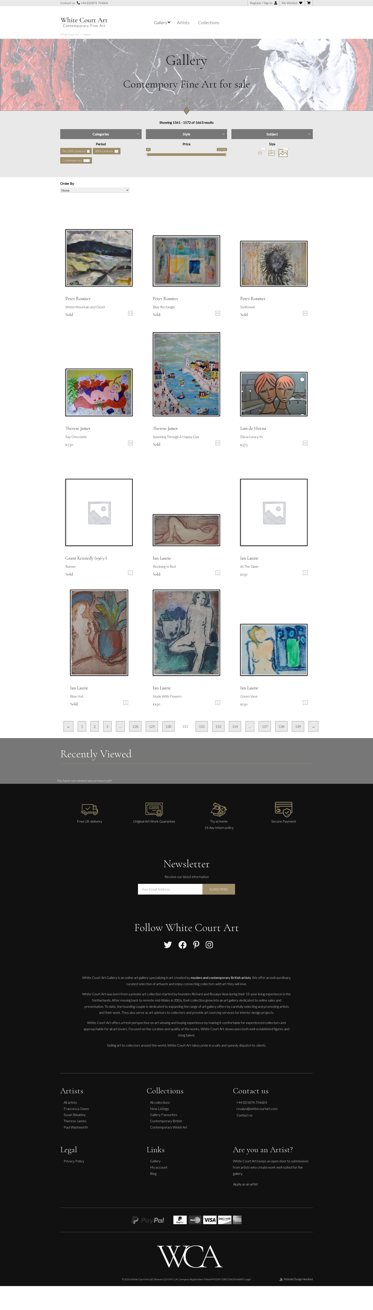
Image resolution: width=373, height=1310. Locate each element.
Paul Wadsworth (76, 1127)
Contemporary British (166, 1121)
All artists (70, 1102)
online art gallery (137, 977)
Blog (153, 1173)
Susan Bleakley (75, 1115)
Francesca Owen (76, 1109)
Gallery (155, 1161)
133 (218, 726)
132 (202, 726)
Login (248, 1279)
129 (152, 726)
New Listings (159, 1109)
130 (168, 726)
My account (159, 1167)
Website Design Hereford (298, 1279)
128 (135, 726)
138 (281, 726)
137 (265, 726)
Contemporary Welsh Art (168, 1127)
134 (235, 726)
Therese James (75, 1121)
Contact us (245, 1115)
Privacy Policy (74, 1161)
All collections (160, 1102)
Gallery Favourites (163, 1115)
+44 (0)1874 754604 (94, 3)
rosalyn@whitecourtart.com (257, 1109)
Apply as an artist (245, 1184)
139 (298, 726)
